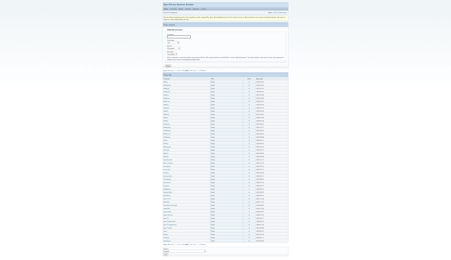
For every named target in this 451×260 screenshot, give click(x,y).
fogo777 (166, 218)
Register (196, 9)
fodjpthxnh (167, 189)
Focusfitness (167, 179)
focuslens (166, 186)
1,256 (190, 70)
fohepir (165, 234)
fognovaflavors (168, 215)
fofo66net (166, 202)
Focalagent (167, 166)
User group (170, 40)
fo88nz (165, 82)
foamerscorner (167, 160)
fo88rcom (166, 101)
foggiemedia (167, 212)
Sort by (169, 46)
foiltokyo (166, 238)
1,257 (194, 70)
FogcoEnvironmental (170, 205)
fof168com (166, 195)
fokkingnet (166, 241)
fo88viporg (167, 147)
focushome (166, 182)
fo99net (165, 156)
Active (275, 12)
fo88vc (165, 140)
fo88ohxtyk (167, 85)
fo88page (166, 88)
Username (170, 34)
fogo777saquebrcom (169, 225)
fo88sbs (165, 111)
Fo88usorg (166, 137)
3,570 (200, 70)
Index (166, 9)
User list (173, 9)
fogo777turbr (167, 228)
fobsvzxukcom (168, 163)
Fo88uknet (166, 130)
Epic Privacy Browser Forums (178, 4)
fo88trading (167, 127)
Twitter (230, 17)
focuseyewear (167, 176)
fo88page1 (166, 91)
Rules (181, 9)
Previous (170, 70)
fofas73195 (167, 199)
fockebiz (166, 173)
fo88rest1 (166, 108)
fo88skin (166, 114)
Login (203, 9)
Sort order (170, 52)
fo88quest (166, 98)
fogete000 (166, 208)
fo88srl (165, 118)
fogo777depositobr (169, 221)
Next (204, 70)
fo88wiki (166, 150)
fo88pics (166, 95)
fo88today (166, 124)
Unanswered (283, 12)
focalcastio (166, 169)
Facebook (241, 17)
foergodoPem (167, 192)
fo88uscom (166, 134)
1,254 (182, 70)
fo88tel (165, 121)
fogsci (165, 231)
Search (188, 9)
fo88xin (165, 153)
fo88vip (165, 143)
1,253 (178, 70)
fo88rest (166, 105)
